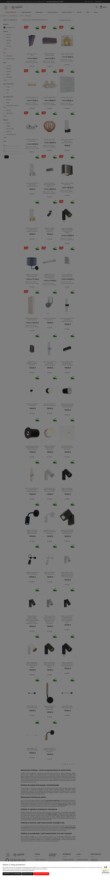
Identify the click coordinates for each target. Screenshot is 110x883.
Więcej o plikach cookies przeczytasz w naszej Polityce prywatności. (18, 870)
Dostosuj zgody (28, 873)
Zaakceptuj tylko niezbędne (12, 873)
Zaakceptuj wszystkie (41, 873)
